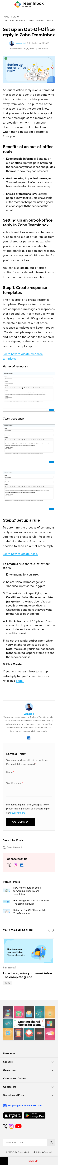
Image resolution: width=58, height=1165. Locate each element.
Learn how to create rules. (20, 553)
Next (53, 930)
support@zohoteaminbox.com (25, 1105)
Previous (48, 930)
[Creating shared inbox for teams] (29, 1023)
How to (15, 17)
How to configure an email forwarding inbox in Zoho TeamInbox (27, 890)
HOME (6, 17)
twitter (9, 865)
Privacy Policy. (17, 813)
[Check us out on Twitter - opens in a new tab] (5, 1126)
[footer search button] (51, 1142)
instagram (16, 865)
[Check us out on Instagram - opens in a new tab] (11, 1126)
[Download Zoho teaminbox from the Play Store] (34, 1115)
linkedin (22, 865)
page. (20, 680)
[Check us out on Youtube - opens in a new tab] (18, 1126)
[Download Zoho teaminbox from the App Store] (12, 1115)
